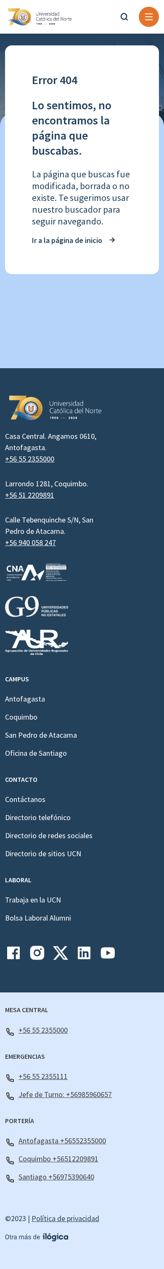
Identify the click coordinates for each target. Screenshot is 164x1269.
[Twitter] (60, 956)
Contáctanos (25, 799)
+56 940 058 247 (30, 542)
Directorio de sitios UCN (43, 853)
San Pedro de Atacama (41, 735)
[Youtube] (107, 956)
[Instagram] (37, 956)
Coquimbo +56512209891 (58, 1158)
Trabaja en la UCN (33, 900)
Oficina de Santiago (36, 753)
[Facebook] (13, 956)
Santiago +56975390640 (56, 1177)
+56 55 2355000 (29, 459)
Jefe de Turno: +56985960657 (65, 1094)
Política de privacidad (65, 1218)
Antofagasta (25, 699)
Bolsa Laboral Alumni (38, 918)
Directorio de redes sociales (49, 835)
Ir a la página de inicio (67, 240)
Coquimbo (21, 717)
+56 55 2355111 (43, 1076)
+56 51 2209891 (29, 495)
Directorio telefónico (38, 817)
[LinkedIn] (84, 956)
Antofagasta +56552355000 (62, 1140)
